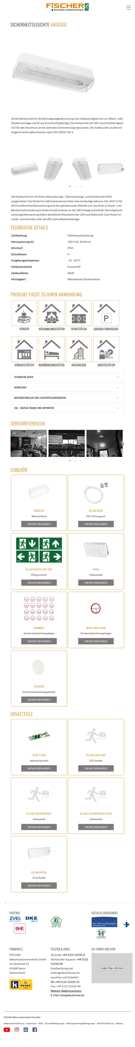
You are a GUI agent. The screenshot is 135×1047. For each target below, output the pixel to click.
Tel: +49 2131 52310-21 (65, 981)
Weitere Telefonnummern (66, 990)
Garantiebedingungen (54, 1023)
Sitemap (119, 1023)
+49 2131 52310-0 (73, 954)
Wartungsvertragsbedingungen (80, 1023)
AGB (40, 1023)
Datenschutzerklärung (14, 1023)
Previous (12, 169)
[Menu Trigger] (129, 7)
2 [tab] (75, 186)
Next (122, 169)
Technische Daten (23, 377)
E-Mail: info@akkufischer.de (67, 995)
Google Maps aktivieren (112, 968)
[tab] (67, 377)
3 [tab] (80, 186)
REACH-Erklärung (105, 1023)
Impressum (31, 1023)
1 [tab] (70, 186)
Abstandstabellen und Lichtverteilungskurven (40, 397)
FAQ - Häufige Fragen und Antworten (34, 408)
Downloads (20, 387)
